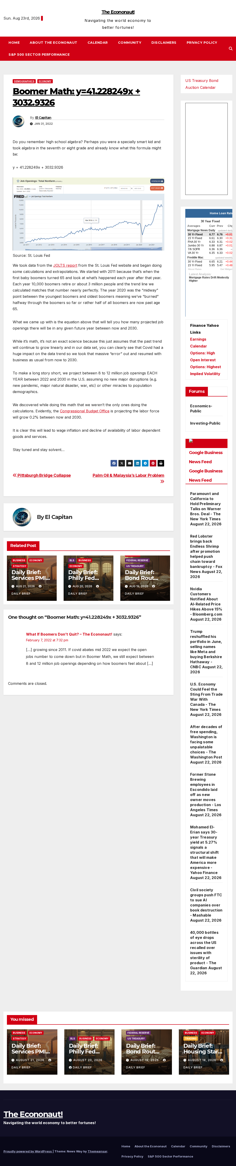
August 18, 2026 (202, 1060)
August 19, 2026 (145, 1060)
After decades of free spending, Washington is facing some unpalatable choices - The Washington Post (206, 741)
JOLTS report (65, 265)
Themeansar (97, 1151)
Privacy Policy (202, 43)
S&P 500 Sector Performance (39, 54)
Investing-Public (205, 423)
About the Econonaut (53, 43)
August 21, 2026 (30, 1060)
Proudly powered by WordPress (28, 1151)
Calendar (98, 43)
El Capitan (43, 118)
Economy (45, 81)
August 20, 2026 (87, 1060)
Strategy (19, 566)
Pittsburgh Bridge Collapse (44, 475)
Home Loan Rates (222, 213)
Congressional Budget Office (84, 411)
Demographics (24, 81)
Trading (190, 1038)
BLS (72, 560)
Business (19, 560)
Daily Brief (82, 1067)
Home (14, 43)
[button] (231, 48)
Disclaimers (164, 43)
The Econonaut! (117, 12)
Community (130, 43)
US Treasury (135, 566)
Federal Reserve (137, 560)
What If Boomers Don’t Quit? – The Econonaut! (69, 634)
